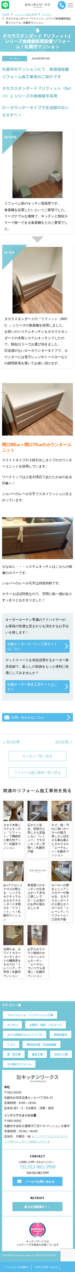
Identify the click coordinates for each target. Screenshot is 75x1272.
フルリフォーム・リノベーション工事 (30, 1015)
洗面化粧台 (60, 1034)
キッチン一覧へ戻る (37, 756)
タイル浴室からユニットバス (24, 1034)
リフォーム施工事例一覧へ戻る (37, 772)
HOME (6, 14)
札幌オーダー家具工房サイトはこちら (32, 686)
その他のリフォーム (19, 1064)
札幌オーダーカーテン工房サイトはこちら (32, 646)
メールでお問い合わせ (40, 1181)
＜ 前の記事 (11, 742)
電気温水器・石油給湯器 (41, 1044)
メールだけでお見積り (16, 1267)
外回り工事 (61, 1054)
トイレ (11, 1044)
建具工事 (37, 1054)
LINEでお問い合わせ (46, 1267)
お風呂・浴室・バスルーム (45, 1024)
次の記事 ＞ (64, 742)
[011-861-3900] (62, 5)
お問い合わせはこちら (27, 717)
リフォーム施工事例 (25, 14)
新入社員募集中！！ (37, 1206)
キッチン (47, 14)
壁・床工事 (14, 1054)
